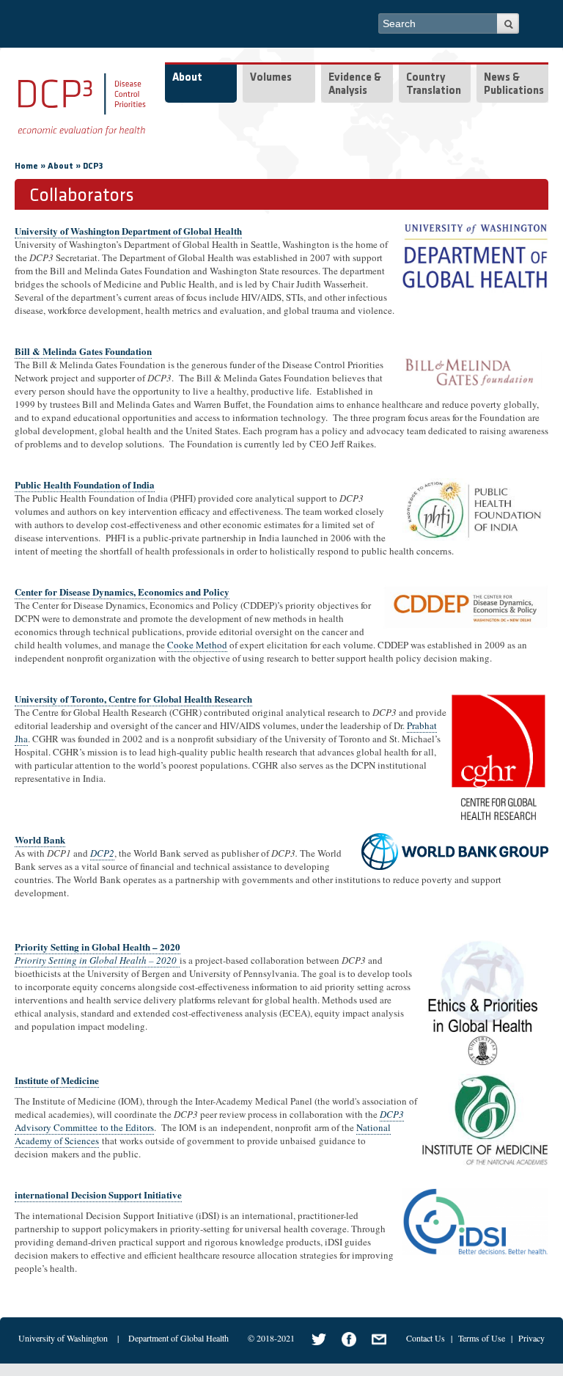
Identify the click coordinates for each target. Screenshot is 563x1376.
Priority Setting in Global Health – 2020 (97, 947)
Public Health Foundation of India (85, 484)
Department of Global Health (178, 1338)
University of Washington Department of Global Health (128, 231)
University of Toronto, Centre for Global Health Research (133, 699)
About (187, 78)
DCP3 (93, 166)
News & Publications (514, 85)
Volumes (271, 78)
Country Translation (433, 85)
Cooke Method (197, 644)
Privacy (531, 1338)
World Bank (40, 839)
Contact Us (425, 1338)
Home (26, 166)
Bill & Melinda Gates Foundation (83, 351)
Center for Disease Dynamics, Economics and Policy (122, 592)
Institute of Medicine (57, 1080)
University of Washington (63, 1338)
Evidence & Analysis (354, 85)
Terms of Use (481, 1338)
